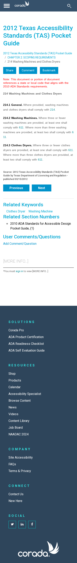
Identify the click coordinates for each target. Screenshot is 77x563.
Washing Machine (40, 211)
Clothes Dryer (15, 211)
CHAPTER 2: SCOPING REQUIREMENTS (32, 57)
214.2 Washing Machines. (20, 117)
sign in (19, 271)
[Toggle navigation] (6, 6)
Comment (28, 70)
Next (41, 188)
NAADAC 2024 (18, 434)
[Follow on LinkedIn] (22, 524)
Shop (12, 374)
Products (14, 380)
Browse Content (19, 400)
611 (21, 127)
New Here (15, 501)
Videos (13, 414)
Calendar (14, 387)
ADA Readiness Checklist (26, 344)
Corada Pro (16, 330)
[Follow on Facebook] (32, 524)
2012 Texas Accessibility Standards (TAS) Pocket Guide (37, 53)
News (12, 407)
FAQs (12, 464)
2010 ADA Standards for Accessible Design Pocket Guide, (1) (40, 226)
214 (52, 109)
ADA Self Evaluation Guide (26, 350)
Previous (16, 188)
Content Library (18, 421)
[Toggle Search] (69, 6)
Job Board (15, 427)
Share (9, 70)
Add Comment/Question (20, 244)
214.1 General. (13, 104)
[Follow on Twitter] (12, 524)
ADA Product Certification (26, 337)
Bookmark (49, 70)
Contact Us (15, 494)
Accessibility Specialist (24, 394)
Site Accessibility (20, 457)
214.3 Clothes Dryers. (17, 145)
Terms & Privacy (19, 471)
